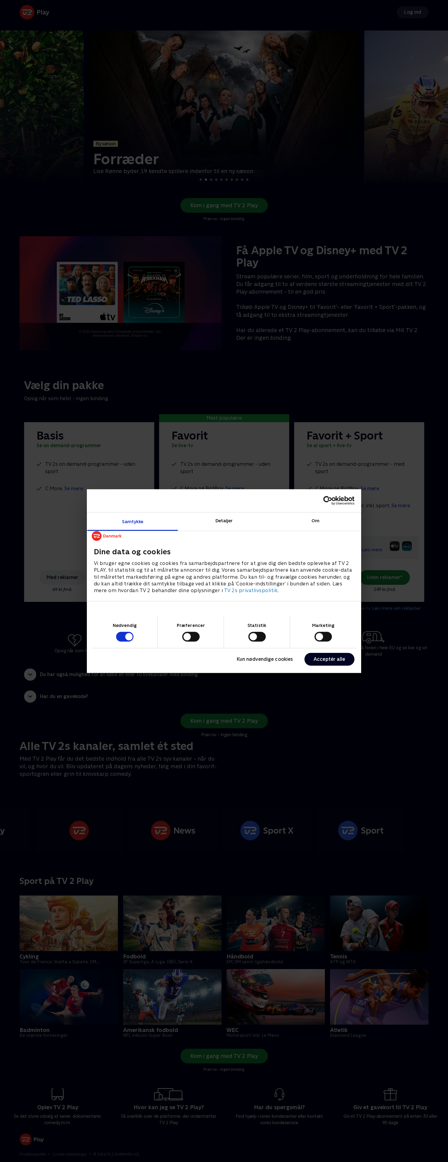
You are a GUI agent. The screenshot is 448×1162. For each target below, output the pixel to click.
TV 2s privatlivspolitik (251, 590)
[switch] (191, 637)
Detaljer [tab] (224, 520)
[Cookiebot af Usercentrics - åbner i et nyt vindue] (327, 500)
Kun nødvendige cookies (265, 659)
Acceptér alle (329, 659)
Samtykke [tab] (133, 521)
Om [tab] (315, 520)
